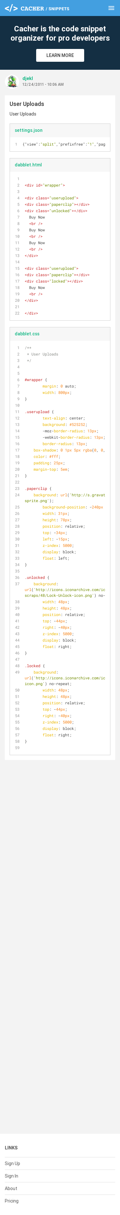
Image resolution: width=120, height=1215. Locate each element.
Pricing (12, 1201)
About (11, 1188)
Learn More (60, 55)
